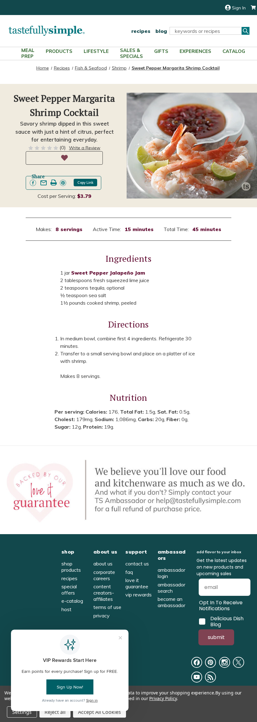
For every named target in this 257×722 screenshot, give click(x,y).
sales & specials (131, 53)
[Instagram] (225, 662)
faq (129, 572)
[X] (238, 662)
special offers (69, 589)
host (66, 609)
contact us (137, 563)
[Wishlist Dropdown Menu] (64, 158)
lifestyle (96, 51)
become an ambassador (171, 602)
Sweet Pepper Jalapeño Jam (108, 273)
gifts (161, 51)
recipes (140, 31)
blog (161, 31)
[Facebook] (197, 662)
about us (103, 563)
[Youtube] (197, 677)
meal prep (27, 53)
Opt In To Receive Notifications (221, 605)
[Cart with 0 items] (251, 7)
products (59, 51)
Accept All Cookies (99, 712)
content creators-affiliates (103, 592)
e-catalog (72, 601)
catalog (234, 51)
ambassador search (171, 587)
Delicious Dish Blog (227, 621)
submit (216, 637)
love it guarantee (136, 583)
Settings (22, 712)
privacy (101, 615)
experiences (195, 51)
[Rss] (210, 677)
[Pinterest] (210, 662)
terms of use (107, 607)
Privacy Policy (162, 698)
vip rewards (138, 594)
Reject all (55, 712)
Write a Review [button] (84, 148)
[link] (33, 183)
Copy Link (85, 182)
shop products (71, 566)
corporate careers (104, 575)
